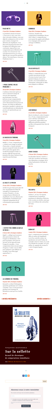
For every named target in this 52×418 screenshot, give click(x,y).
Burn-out (32, 229)
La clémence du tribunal (11, 279)
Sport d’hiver (33, 151)
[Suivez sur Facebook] (23, 376)
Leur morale (33, 110)
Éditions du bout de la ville (17, 361)
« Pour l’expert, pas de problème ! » (10, 85)
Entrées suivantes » (43, 298)
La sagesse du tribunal (10, 137)
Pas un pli (32, 189)
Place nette (6, 28)
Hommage (32, 28)
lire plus (5, 61)
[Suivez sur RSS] (29, 376)
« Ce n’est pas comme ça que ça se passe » (13, 229)
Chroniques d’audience (15, 31)
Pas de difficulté (34, 68)
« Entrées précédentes (9, 298)
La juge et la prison (9, 182)
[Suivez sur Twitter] (26, 376)
